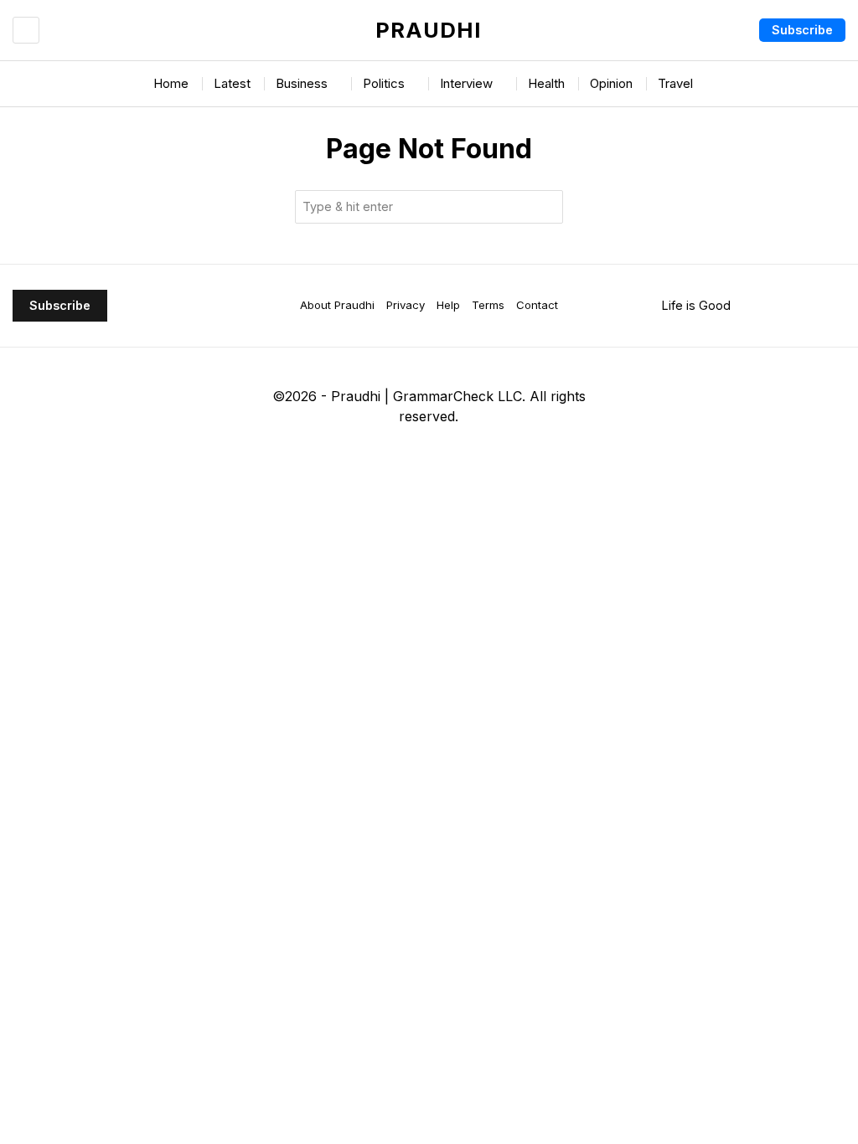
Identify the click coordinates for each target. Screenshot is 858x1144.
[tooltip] (361, 458)
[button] (546, 207)
